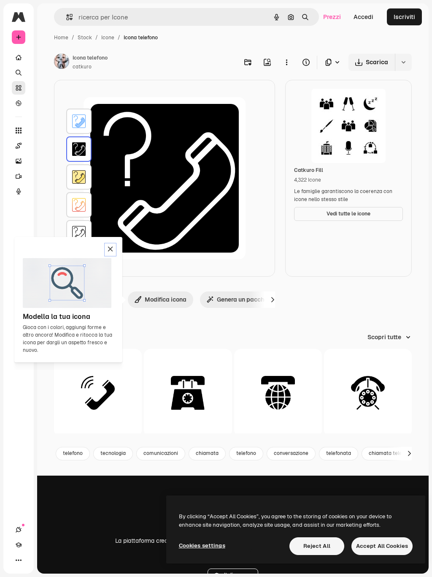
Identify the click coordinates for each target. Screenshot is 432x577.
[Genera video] (18, 176)
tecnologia (113, 453)
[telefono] (79, 121)
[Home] (18, 57)
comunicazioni (160, 453)
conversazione (291, 453)
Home (61, 37)
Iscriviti (404, 17)
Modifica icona (165, 299)
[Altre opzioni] (286, 62)
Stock (85, 37)
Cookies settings (202, 545)
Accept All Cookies (382, 546)
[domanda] (79, 177)
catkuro (82, 66)
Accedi (363, 17)
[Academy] (18, 545)
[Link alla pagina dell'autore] (61, 62)
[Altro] (18, 560)
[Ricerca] (18, 72)
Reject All (316, 546)
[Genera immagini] (18, 161)
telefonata (338, 453)
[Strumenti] (18, 130)
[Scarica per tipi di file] (333, 62)
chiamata (207, 453)
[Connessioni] (18, 529)
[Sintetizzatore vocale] (18, 191)
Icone (107, 37)
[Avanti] (272, 299)
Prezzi (332, 17)
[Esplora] (18, 103)
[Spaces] (18, 145)
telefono (73, 453)
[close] (110, 249)
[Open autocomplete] (66, 17)
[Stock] (18, 88)
